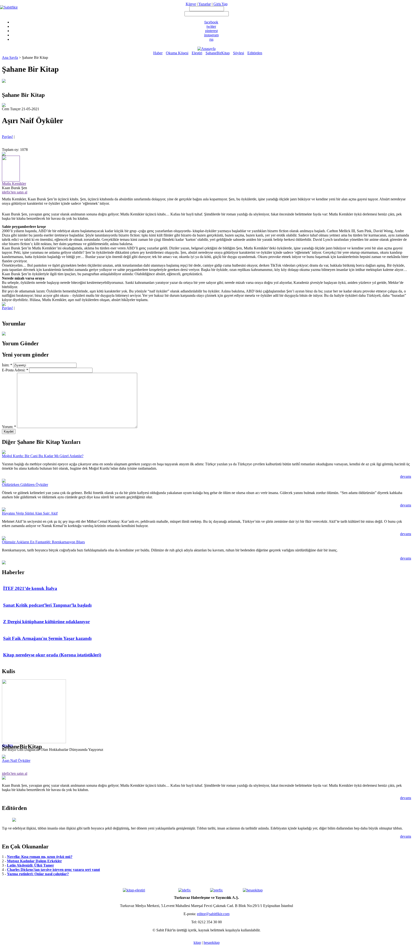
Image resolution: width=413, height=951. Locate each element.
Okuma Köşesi (177, 53)
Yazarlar (204, 4)
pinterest (211, 31)
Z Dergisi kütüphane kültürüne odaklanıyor (46, 621)
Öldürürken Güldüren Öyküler (25, 485)
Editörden (254, 53)
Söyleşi (238, 53)
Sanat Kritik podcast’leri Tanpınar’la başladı (47, 605)
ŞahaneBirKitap (218, 53)
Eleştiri (197, 53)
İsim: (7, 365)
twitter (211, 26)
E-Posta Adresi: (15, 370)
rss (211, 39)
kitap (197, 942)
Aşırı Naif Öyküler (16, 761)
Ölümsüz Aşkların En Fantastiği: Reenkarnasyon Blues (43, 542)
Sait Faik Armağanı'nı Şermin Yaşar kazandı (47, 638)
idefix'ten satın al (14, 192)
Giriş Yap (220, 4)
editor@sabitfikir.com (213, 914)
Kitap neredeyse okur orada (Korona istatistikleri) (52, 654)
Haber (158, 53)
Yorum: (9, 427)
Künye (191, 4)
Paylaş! (7, 137)
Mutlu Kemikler (14, 183)
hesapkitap (212, 942)
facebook (211, 22)
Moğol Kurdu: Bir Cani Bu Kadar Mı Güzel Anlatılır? (42, 456)
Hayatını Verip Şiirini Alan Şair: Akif (30, 513)
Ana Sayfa (10, 57)
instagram (211, 35)
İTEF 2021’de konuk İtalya (30, 588)
